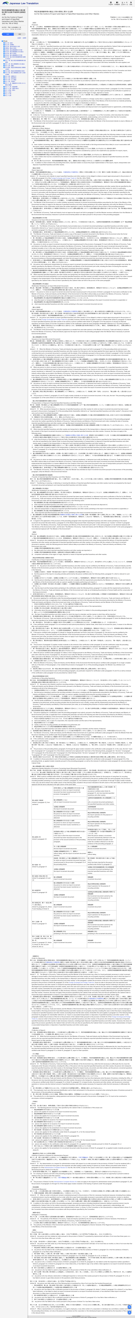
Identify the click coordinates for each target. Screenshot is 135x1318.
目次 (8, 34)
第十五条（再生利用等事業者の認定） (15, 71)
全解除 (24, 38)
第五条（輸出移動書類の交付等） (14, 50)
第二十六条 (8, 93)
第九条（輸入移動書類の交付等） (14, 55)
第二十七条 (8, 95)
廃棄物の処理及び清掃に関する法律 (77, 435)
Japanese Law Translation (21, 3)
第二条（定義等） (10, 44)
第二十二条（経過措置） (11, 86)
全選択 (19, 38)
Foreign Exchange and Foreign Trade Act (64, 178)
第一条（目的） (9, 43)
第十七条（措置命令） (11, 76)
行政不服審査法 (83, 1157)
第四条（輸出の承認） (11, 48)
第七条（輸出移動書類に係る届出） (14, 51)
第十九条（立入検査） (11, 79)
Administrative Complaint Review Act (56, 1167)
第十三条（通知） (10, 65)
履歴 (20, 34)
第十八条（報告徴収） (11, 78)
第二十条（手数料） (10, 81)
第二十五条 (8, 92)
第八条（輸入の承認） (11, 53)
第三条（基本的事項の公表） (13, 46)
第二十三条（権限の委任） (12, 88)
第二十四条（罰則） (10, 90)
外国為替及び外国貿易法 (70, 172)
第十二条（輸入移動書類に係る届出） (15, 64)
